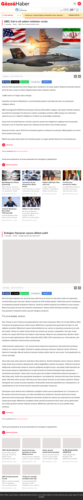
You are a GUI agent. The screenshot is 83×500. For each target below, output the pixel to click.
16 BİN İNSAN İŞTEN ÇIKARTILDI (70, 451)
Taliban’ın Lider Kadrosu (31, 209)
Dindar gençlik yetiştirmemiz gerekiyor (51, 451)
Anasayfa (8, 24)
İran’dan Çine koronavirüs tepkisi (70, 183)
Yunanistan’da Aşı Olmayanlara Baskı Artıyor (29, 184)
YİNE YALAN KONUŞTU (10, 450)
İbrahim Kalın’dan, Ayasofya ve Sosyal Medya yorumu (29, 452)
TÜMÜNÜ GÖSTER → (74, 15)
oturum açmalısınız (22, 151)
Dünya (15, 24)
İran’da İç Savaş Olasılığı (33, 15)
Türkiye (15, 236)
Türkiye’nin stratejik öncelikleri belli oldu (29, 478)
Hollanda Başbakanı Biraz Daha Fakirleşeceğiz (9, 211)
